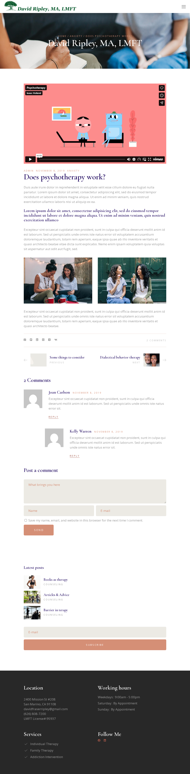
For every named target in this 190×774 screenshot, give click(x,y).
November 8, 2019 (50, 170)
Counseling (53, 584)
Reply (53, 416)
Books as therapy (56, 579)
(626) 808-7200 (35, 714)
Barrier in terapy (56, 610)
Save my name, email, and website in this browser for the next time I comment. (85, 520)
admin (29, 170)
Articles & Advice (56, 595)
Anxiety (76, 36)
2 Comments (156, 340)
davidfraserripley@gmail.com (46, 709)
